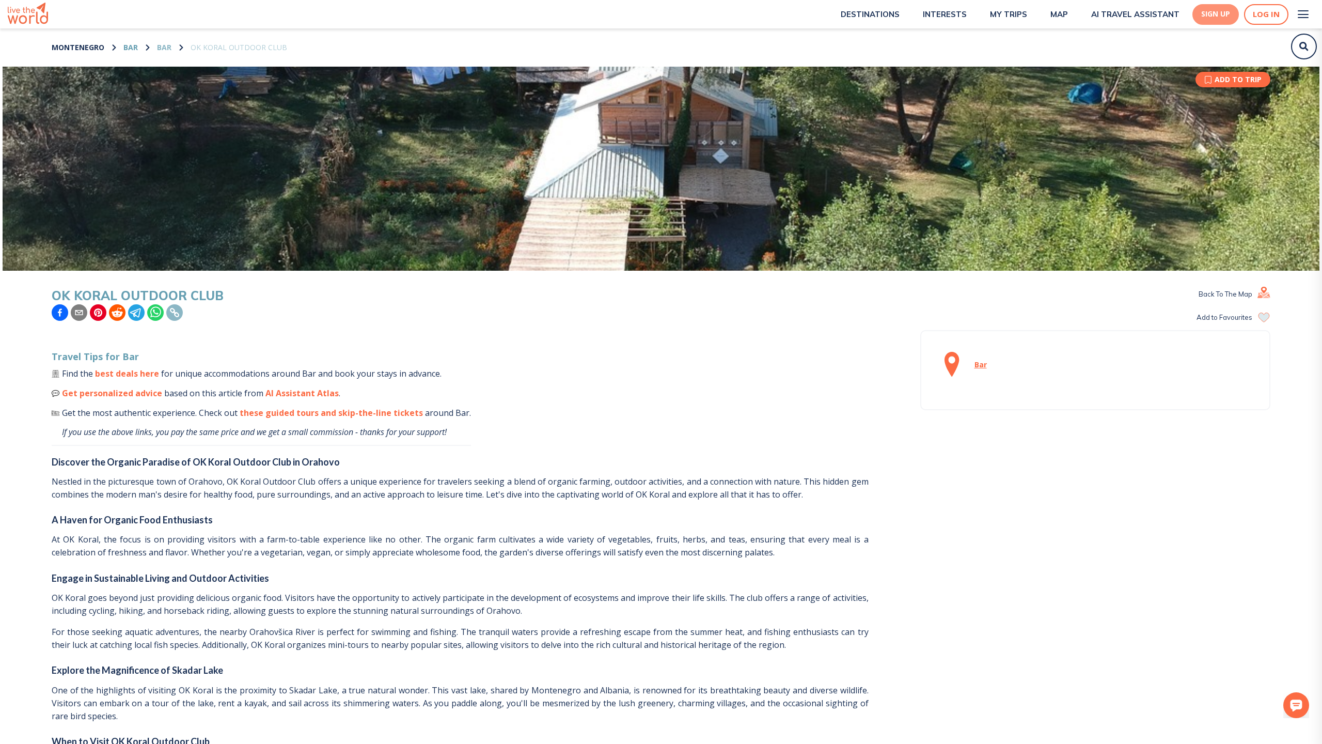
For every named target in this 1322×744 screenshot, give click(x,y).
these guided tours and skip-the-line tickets (331, 413)
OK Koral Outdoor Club (239, 47)
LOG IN (1266, 14)
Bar (130, 47)
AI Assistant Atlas (302, 393)
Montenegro (78, 47)
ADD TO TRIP (1238, 79)
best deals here (127, 373)
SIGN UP (1215, 14)
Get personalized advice (112, 393)
